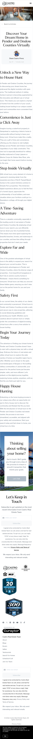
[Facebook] (3, 622)
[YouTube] (17, 622)
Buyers (5, 646)
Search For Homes (9, 655)
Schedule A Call (8, 659)
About (5, 640)
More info (11, 731)
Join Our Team (7, 662)
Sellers (5, 649)
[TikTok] (24, 622)
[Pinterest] (13, 622)
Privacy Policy (16, 724)
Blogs (4, 643)
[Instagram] (21, 622)
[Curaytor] (11, 633)
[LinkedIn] (10, 622)
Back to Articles (10, 24)
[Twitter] (6, 622)
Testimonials (7, 652)
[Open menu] (31, 3)
